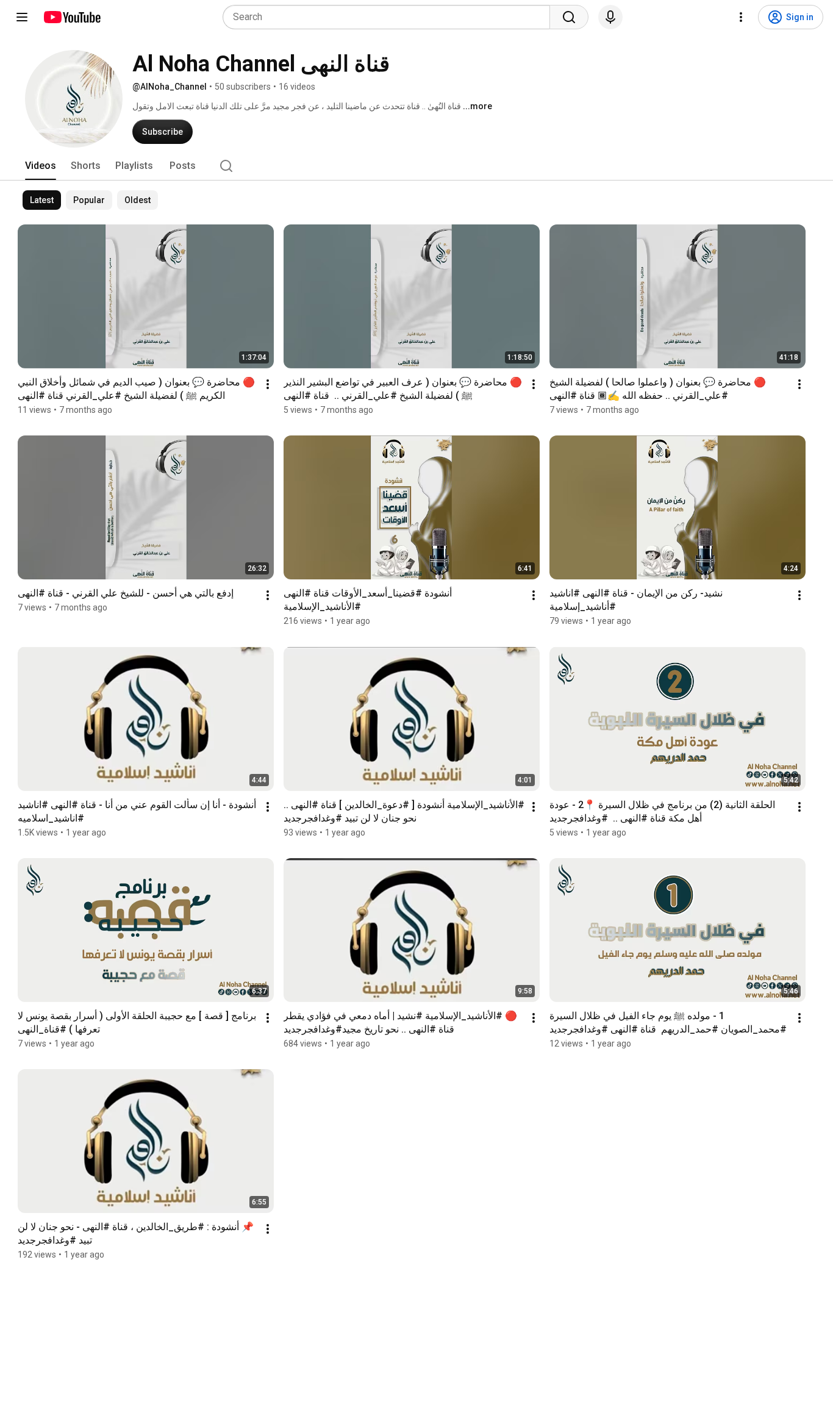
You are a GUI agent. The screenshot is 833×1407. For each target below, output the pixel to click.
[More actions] (268, 384)
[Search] (568, 17)
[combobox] (390, 17)
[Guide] (22, 17)
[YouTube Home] (71, 17)
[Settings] (741, 17)
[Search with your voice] (610, 17)
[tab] (40, 166)
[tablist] (416, 166)
